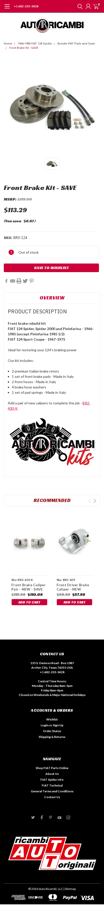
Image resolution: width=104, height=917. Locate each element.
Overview (52, 297)
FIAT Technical (52, 785)
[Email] (12, 280)
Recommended (52, 500)
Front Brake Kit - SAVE (23, 48)
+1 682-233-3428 (26, 6)
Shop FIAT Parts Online (52, 768)
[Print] (18, 280)
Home (8, 43)
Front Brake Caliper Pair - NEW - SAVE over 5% (28, 589)
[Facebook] (6, 280)
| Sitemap (69, 889)
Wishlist (52, 719)
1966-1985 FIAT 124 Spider (35, 43)
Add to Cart (29, 602)
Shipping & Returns (52, 737)
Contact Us (52, 797)
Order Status (52, 731)
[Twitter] (25, 280)
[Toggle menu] (7, 9)
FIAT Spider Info (52, 779)
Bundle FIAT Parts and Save (76, 43)
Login (44, 725)
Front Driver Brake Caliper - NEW (73, 587)
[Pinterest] (31, 280)
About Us (52, 774)
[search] (79, 6)
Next (94, 501)
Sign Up (58, 725)
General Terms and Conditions (52, 791)
